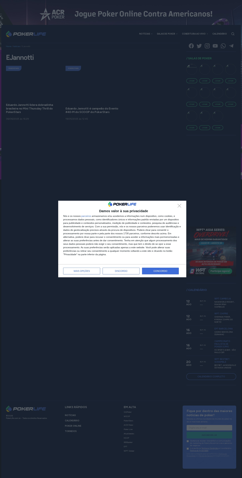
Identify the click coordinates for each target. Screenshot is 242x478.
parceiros (86, 216)
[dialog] (122, 239)
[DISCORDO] (180, 206)
